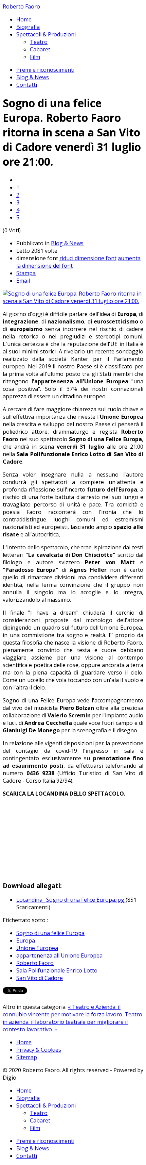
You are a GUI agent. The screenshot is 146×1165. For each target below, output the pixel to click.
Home (24, 19)
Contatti (26, 84)
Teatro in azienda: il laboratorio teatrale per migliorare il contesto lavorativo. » (72, 1022)
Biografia (28, 27)
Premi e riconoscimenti (45, 69)
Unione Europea (37, 948)
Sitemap (26, 1057)
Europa (25, 940)
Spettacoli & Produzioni (46, 34)
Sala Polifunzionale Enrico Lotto (56, 970)
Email (23, 280)
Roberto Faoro (21, 6)
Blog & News (32, 77)
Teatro (39, 42)
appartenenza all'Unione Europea (59, 955)
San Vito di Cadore (39, 978)
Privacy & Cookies (38, 1049)
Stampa (26, 273)
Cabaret (40, 49)
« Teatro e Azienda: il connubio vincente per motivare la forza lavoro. (63, 1010)
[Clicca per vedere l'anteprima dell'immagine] (73, 301)
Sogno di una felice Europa (50, 933)
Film (35, 57)
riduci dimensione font (87, 258)
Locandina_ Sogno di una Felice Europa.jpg (71, 899)
